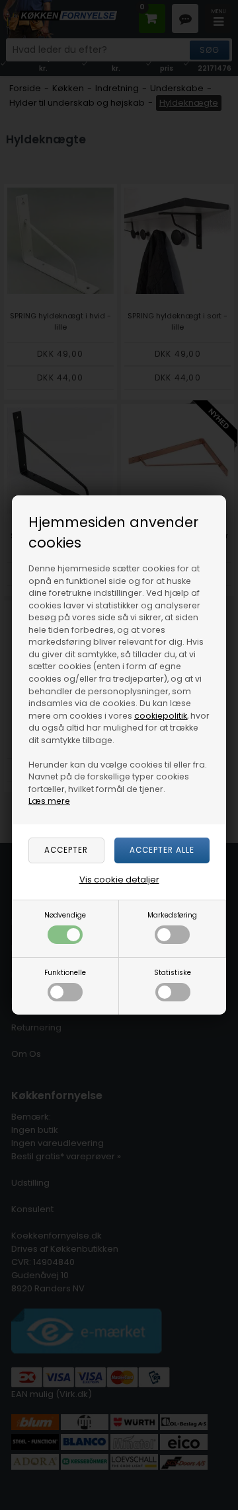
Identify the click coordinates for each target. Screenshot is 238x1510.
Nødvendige (65, 915)
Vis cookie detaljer (119, 879)
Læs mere (49, 801)
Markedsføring (172, 915)
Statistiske (172, 973)
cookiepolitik (160, 715)
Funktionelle (65, 973)
